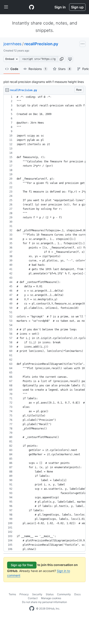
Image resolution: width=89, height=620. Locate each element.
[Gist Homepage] (31, 7)
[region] (44, 323)
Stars (64, 69)
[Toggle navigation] (6, 7)
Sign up (77, 7)
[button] (61, 59)
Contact (33, 598)
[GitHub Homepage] (31, 608)
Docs (77, 594)
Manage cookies (51, 598)
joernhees (12, 44)
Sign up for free (22, 565)
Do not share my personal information (44, 602)
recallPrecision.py (41, 44)
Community (64, 594)
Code (14, 69)
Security (37, 594)
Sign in (60, 7)
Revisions (37, 69)
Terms (12, 594)
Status (50, 594)
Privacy (24, 594)
